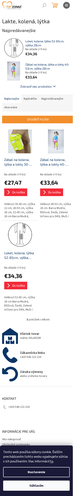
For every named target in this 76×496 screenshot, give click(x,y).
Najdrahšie (30, 99)
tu (51, 461)
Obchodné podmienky (16, 444)
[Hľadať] (44, 5)
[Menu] (66, 5)
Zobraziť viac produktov (36, 86)
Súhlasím (36, 485)
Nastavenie (36, 472)
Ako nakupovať (11, 439)
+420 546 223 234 (19, 407)
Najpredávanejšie (52, 99)
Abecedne (10, 107)
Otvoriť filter (38, 119)
